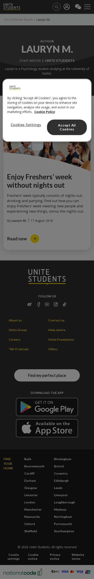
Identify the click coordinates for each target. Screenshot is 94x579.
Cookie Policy (44, 112)
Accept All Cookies (67, 127)
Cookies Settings (26, 124)
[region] (47, 110)
